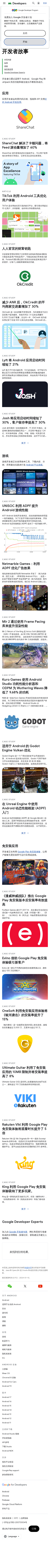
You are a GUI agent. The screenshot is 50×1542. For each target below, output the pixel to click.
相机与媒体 (6, 1349)
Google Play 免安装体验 (29, 851)
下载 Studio (7, 1446)
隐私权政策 (6, 1353)
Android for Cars (9, 1382)
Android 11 (6, 1422)
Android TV (7, 1386)
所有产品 (6, 1508)
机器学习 (6, 1341)
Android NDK (7, 1451)
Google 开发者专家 (18, 1232)
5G (3, 1358)
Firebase (5, 1500)
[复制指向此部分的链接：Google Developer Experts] (4, 1226)
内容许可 (28, 1268)
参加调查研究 (7, 1474)
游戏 (4, 1336)
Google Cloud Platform (12, 1504)
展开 (25, 443)
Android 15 (6, 1405)
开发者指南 (6, 1438)
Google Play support (10, 1470)
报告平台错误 (7, 1462)
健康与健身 (6, 1345)
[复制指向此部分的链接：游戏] (11, 456)
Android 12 (6, 1418)
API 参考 (5, 1442)
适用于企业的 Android (11, 1304)
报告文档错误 (7, 1466)
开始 (25, 41)
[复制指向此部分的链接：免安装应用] (20, 846)
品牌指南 (24, 1518)
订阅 (34, 1528)
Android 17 (6, 1397)
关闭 (25, 33)
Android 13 (6, 1414)
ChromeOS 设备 (9, 1377)
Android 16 (6, 1401)
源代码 (5, 1313)
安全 (4, 1308)
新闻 (4, 1317)
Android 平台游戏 (34, 465)
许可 (16, 1518)
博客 (4, 1321)
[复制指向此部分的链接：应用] (11, 93)
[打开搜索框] (33, 3)
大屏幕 (5, 1369)
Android (5, 1300)
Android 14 (6, 1410)
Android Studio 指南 (10, 1434)
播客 (4, 1325)
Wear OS (6, 1373)
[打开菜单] (4, 3)
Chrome (5, 1496)
